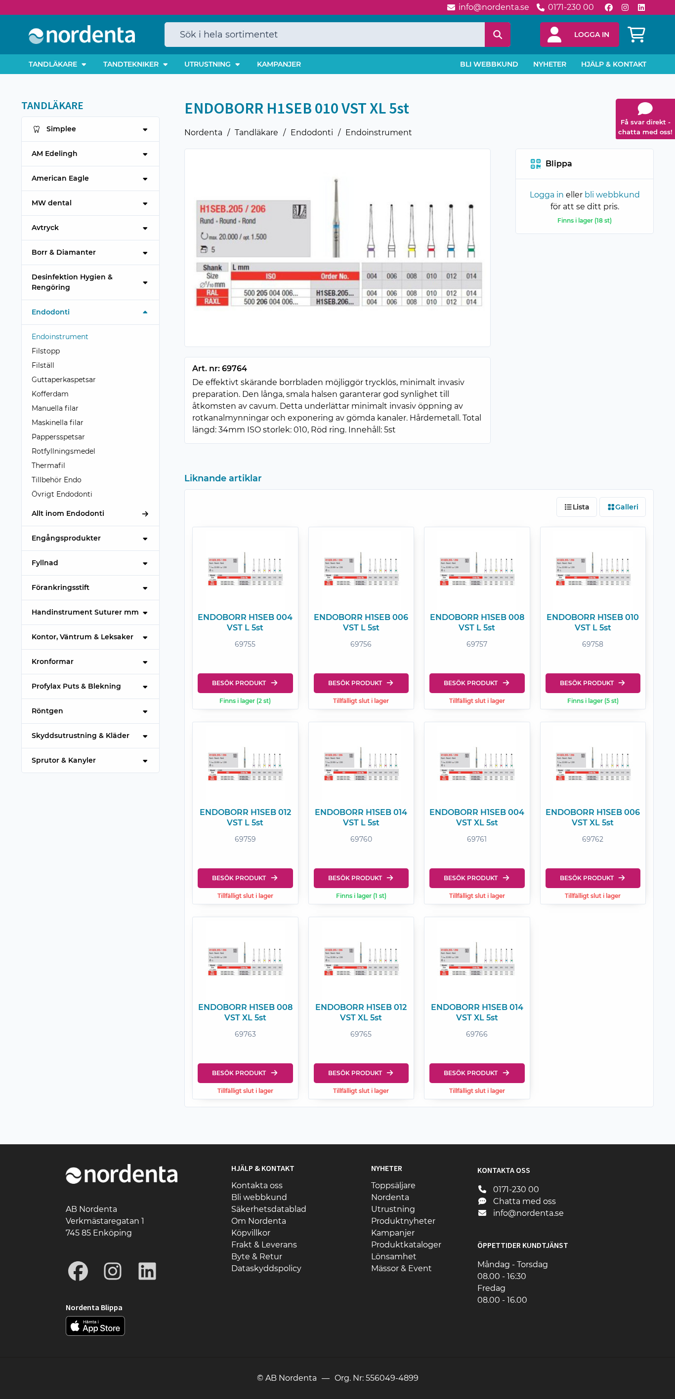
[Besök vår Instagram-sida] (625, 7)
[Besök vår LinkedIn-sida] (641, 7)
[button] (579, 34)
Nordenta (203, 132)
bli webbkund (612, 194)
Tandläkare (256, 132)
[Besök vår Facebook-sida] (608, 7)
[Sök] (498, 34)
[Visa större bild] (337, 248)
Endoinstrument (378, 132)
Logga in (547, 194)
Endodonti (312, 132)
